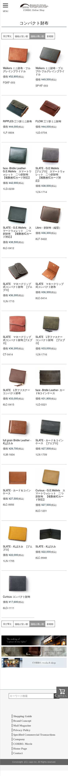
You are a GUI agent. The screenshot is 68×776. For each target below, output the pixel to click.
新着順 (50, 36)
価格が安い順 (21, 36)
